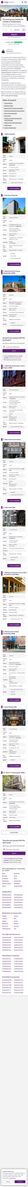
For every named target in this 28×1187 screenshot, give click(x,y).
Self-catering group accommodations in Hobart (19, 894)
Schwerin (4, 918)
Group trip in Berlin (19, 992)
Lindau (4, 886)
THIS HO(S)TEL (8, 103)
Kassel (16, 921)
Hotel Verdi (7, 116)
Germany (16, 926)
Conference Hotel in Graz (7, 968)
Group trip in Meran (7, 980)
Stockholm (17, 873)
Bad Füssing (5, 881)
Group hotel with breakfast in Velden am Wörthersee (19, 904)
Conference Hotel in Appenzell (7, 944)
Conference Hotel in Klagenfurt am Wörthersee (19, 942)
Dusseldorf (5, 878)
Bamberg (4, 876)
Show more (14, 832)
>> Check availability (14, 188)
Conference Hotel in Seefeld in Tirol (7, 947)
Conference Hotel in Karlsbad (19, 958)
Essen (15, 876)
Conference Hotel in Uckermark (19, 966)
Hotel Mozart (8, 125)
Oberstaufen (17, 881)
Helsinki (4, 916)
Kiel (15, 928)
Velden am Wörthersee (7, 883)
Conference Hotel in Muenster (7, 950)
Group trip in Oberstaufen (19, 985)
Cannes (16, 916)
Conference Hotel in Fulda (19, 944)
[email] (25, 2)
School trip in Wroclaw (7, 899)
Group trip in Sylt (18, 937)
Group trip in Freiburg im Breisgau (7, 987)
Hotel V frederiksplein (10, 127)
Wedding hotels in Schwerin (7, 894)
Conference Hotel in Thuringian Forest (7, 942)
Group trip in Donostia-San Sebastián (19, 950)
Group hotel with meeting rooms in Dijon (7, 902)
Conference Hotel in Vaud (7, 939)
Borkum (16, 923)
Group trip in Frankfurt (19, 980)
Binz (15, 918)
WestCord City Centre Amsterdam (13, 108)
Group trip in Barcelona (7, 937)
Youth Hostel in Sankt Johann (19, 897)
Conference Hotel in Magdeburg (7, 971)
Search (14, 34)
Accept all (20, 1181)
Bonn (15, 878)
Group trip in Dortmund (7, 982)
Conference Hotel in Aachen (19, 968)
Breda (3, 873)
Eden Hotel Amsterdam (10, 113)
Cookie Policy (12, 1178)
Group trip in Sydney (19, 982)
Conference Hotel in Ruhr (7, 961)
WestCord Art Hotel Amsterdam (13, 122)
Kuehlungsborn (6, 928)
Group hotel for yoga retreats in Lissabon (7, 904)
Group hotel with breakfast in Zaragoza (19, 907)
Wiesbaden (17, 883)
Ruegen (4, 921)
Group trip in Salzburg (7, 897)
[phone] (22, 2)
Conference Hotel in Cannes (19, 939)
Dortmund (5, 926)
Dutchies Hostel (8, 105)
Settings (8, 1181)
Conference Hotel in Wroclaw (19, 961)
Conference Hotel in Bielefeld (7, 966)
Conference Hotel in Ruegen (7, 963)
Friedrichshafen (18, 886)
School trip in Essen (19, 971)
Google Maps (12, 165)
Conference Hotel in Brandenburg (19, 947)
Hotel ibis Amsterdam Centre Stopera (14, 111)
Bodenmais (5, 923)
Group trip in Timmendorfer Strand (7, 990)
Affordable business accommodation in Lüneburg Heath (7, 907)
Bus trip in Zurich (18, 899)
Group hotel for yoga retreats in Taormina (19, 902)
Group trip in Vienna (19, 990)
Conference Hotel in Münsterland (19, 963)
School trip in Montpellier (7, 958)
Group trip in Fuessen (7, 992)
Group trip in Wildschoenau (7, 985)
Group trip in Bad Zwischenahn (19, 987)
